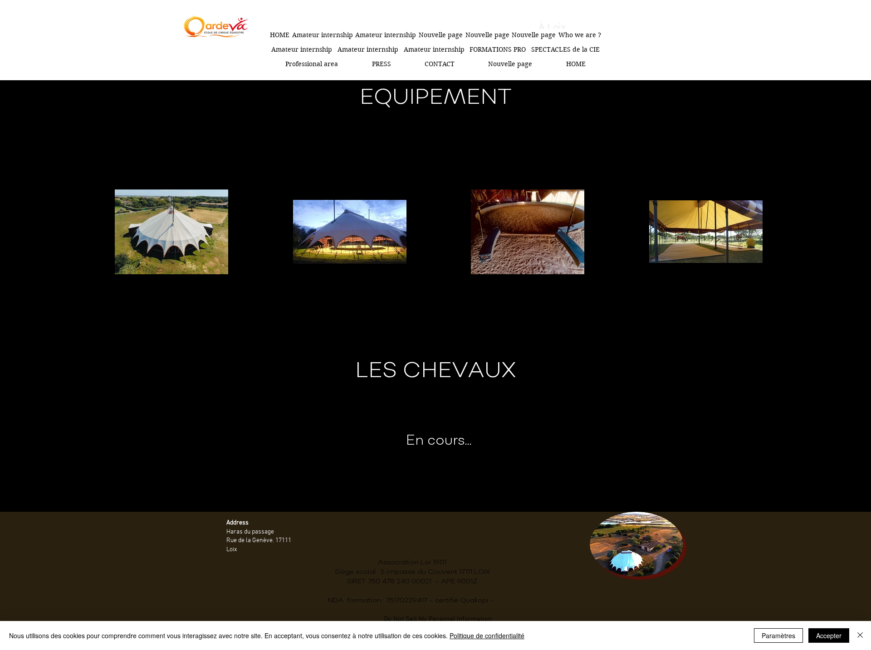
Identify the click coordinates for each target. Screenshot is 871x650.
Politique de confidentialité (487, 635)
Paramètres (778, 635)
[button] (497, 49)
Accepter (829, 635)
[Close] (860, 635)
